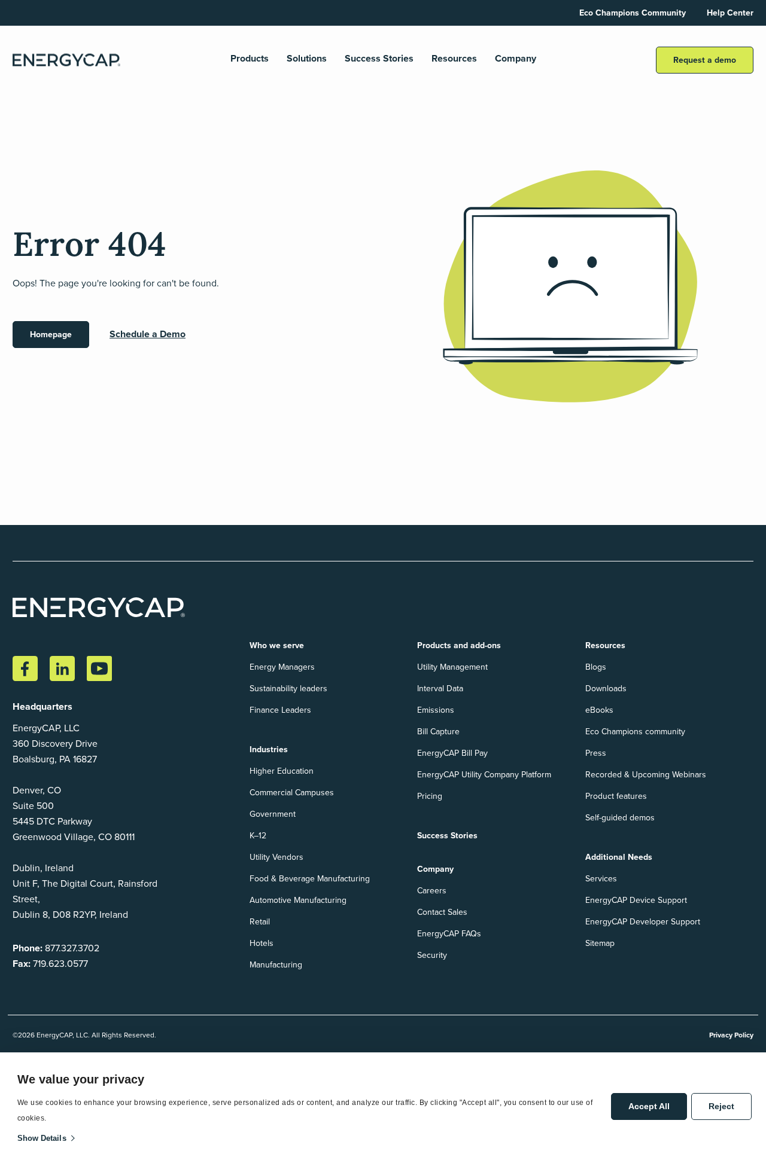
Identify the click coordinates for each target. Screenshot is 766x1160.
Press (595, 753)
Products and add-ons (459, 645)
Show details (41, 1138)
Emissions (435, 710)
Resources (454, 59)
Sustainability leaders (288, 688)
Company (515, 59)
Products (249, 59)
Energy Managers (282, 667)
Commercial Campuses (292, 792)
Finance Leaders (280, 710)
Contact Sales (442, 912)
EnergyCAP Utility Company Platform (484, 774)
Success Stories (379, 59)
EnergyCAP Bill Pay (452, 753)
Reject (721, 1106)
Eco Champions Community (632, 13)
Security (432, 955)
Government (273, 814)
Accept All (649, 1106)
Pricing (429, 796)
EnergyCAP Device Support (636, 900)
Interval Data (440, 688)
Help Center (730, 13)
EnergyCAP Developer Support (642, 921)
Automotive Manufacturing (298, 900)
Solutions (307, 59)
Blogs (595, 667)
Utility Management (452, 667)
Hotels (261, 943)
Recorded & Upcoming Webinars (645, 774)
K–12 (258, 835)
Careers (431, 890)
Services (601, 878)
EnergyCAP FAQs (449, 933)
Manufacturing (276, 964)
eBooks (599, 710)
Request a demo (704, 60)
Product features (616, 796)
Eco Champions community (635, 731)
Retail (260, 921)
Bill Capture (438, 731)
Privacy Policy (731, 1035)
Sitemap (600, 943)
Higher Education (282, 771)
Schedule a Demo (148, 334)
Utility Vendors (276, 857)
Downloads (606, 688)
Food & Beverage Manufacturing (310, 878)
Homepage (51, 334)
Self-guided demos (620, 817)
